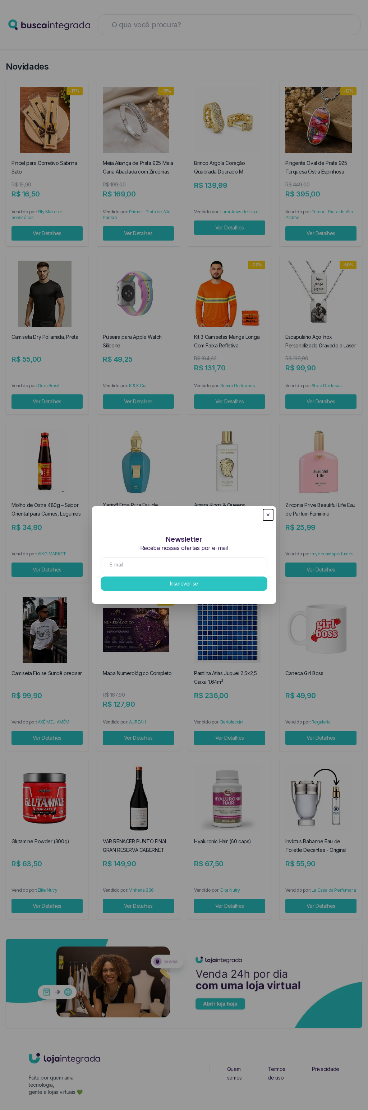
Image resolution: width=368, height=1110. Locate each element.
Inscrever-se (184, 583)
